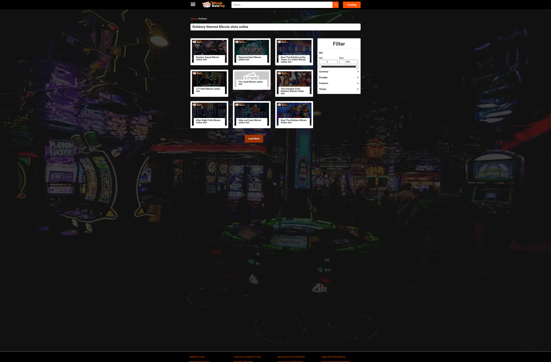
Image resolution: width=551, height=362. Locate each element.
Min (321, 58)
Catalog (351, 4)
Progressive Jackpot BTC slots (247, 357)
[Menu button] (193, 4)
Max (341, 58)
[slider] (320, 66)
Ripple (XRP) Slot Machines (334, 357)
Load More (254, 138)
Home (193, 18)
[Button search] (335, 5)
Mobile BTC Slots (197, 357)
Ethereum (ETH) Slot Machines (291, 357)
